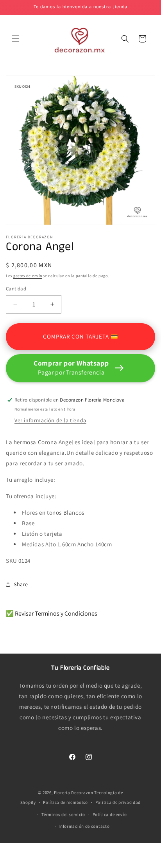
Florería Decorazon (73, 792)
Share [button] (21, 584)
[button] (15, 38)
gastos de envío (27, 275)
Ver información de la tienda (50, 420)
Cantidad (16, 288)
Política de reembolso (65, 802)
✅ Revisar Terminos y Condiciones (51, 613)
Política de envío (110, 814)
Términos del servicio (63, 814)
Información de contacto (84, 826)
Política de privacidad (118, 802)
